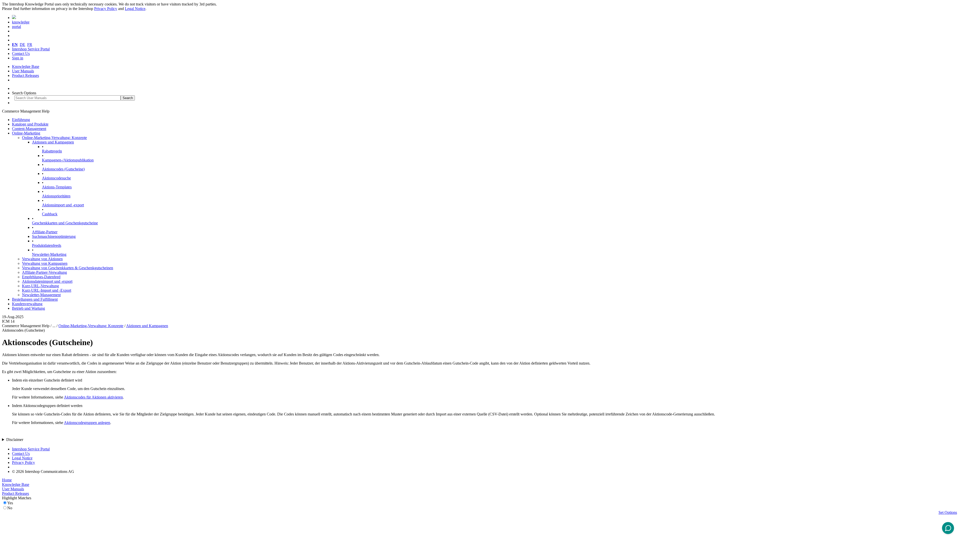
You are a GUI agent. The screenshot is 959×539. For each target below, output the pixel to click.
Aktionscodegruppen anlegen (87, 422)
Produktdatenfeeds (46, 245)
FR (29, 44)
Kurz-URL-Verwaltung (40, 286)
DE (22, 44)
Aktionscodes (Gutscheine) (63, 169)
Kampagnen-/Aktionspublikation (68, 160)
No (9, 508)
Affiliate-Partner (44, 232)
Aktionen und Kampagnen (53, 142)
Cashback (49, 214)
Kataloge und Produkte (30, 124)
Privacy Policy (105, 8)
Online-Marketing (26, 133)
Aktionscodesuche (56, 178)
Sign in (17, 58)
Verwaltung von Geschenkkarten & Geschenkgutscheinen (67, 268)
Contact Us (21, 53)
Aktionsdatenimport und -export (47, 281)
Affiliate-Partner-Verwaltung (44, 272)
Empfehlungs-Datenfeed (41, 277)
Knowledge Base (25, 66)
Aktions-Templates (57, 187)
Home (7, 480)
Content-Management (29, 129)
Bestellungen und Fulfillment (35, 299)
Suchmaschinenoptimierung (54, 236)
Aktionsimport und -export (63, 205)
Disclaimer (14, 439)
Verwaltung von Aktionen (42, 259)
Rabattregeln (52, 151)
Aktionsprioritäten (56, 196)
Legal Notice (135, 8)
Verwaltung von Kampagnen (44, 263)
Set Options (948, 512)
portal (16, 26)
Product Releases (25, 75)
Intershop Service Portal (31, 49)
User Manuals (23, 71)
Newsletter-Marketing (49, 254)
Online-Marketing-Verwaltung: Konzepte (54, 137)
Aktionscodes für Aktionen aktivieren (93, 397)
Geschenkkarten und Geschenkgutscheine (65, 223)
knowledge (20, 22)
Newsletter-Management (41, 295)
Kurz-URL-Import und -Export (46, 290)
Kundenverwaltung (27, 304)
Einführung (21, 120)
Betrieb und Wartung (28, 308)
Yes (10, 503)
